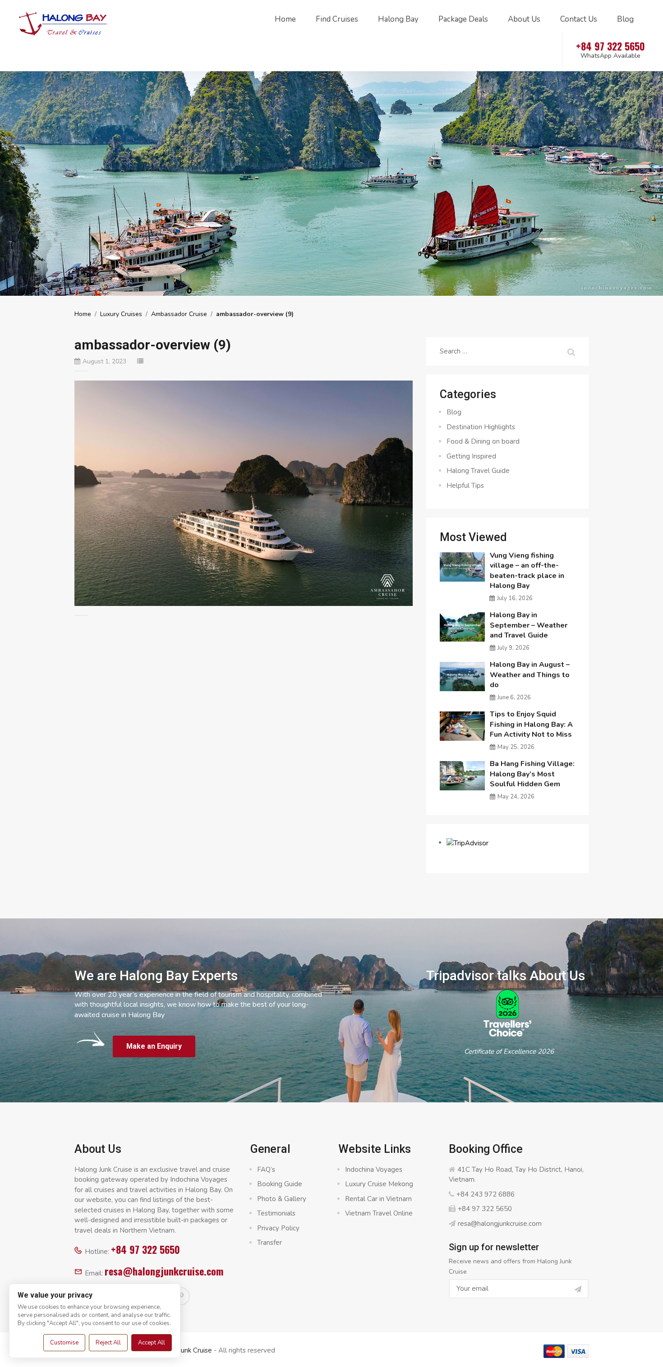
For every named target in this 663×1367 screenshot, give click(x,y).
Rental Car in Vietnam (378, 1198)
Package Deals (463, 19)
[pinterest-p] (181, 1296)
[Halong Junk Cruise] (63, 22)
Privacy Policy (278, 1228)
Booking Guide (279, 1183)
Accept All (151, 1343)
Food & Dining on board (483, 441)
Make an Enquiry (154, 1046)
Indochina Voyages (373, 1169)
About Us (524, 19)
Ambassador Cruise (179, 314)
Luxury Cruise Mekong (379, 1183)
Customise (64, 1343)
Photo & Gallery (281, 1198)
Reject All (108, 1343)
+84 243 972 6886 (485, 1194)
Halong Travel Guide (478, 470)
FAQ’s (266, 1169)
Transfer (269, 1242)
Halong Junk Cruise (183, 1350)
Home (285, 19)
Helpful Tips (465, 485)
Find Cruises (337, 19)
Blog (625, 19)
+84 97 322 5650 (145, 1249)
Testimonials (276, 1213)
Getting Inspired (471, 456)
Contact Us (578, 19)
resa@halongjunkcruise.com (164, 1271)
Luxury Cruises (121, 314)
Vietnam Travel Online (379, 1213)
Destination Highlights (481, 426)
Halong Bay (398, 19)
